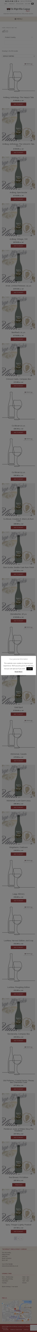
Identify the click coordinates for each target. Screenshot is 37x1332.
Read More (18, 672)
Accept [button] (30, 669)
